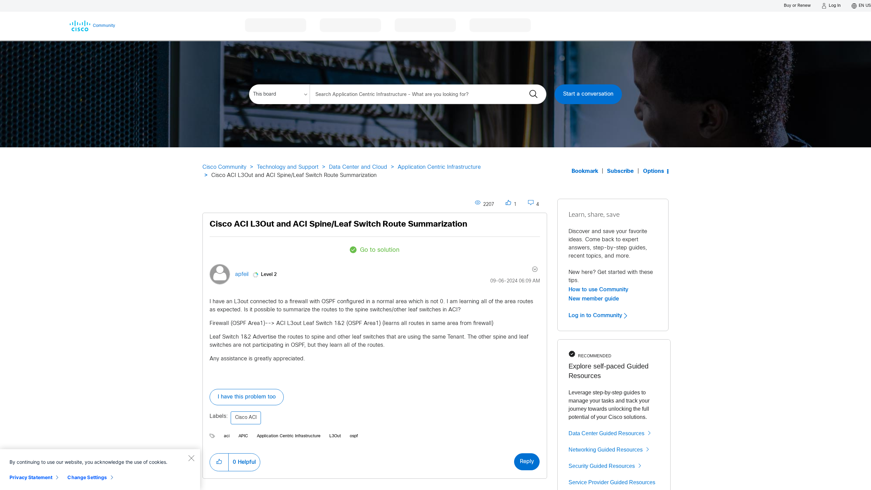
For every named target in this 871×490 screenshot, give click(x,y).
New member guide (594, 299)
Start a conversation (588, 94)
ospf (354, 436)
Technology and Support (287, 167)
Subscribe (620, 171)
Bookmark (585, 171)
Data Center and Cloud (358, 167)
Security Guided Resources (602, 466)
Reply (527, 461)
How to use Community (598, 289)
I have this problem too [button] (247, 396)
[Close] (191, 458)
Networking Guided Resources (606, 450)
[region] (100, 469)
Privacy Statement (31, 477)
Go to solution (379, 250)
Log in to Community (596, 315)
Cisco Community (224, 167)
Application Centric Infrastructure (439, 167)
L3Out (335, 436)
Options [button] (653, 171)
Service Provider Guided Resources (612, 482)
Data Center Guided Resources (606, 433)
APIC (243, 436)
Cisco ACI (246, 417)
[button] (219, 462)
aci (227, 436)
